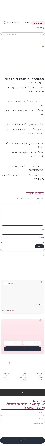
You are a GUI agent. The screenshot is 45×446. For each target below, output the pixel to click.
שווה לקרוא (39, 373)
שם (42, 229)
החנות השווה (24, 374)
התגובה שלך (39, 202)
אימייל (41, 237)
